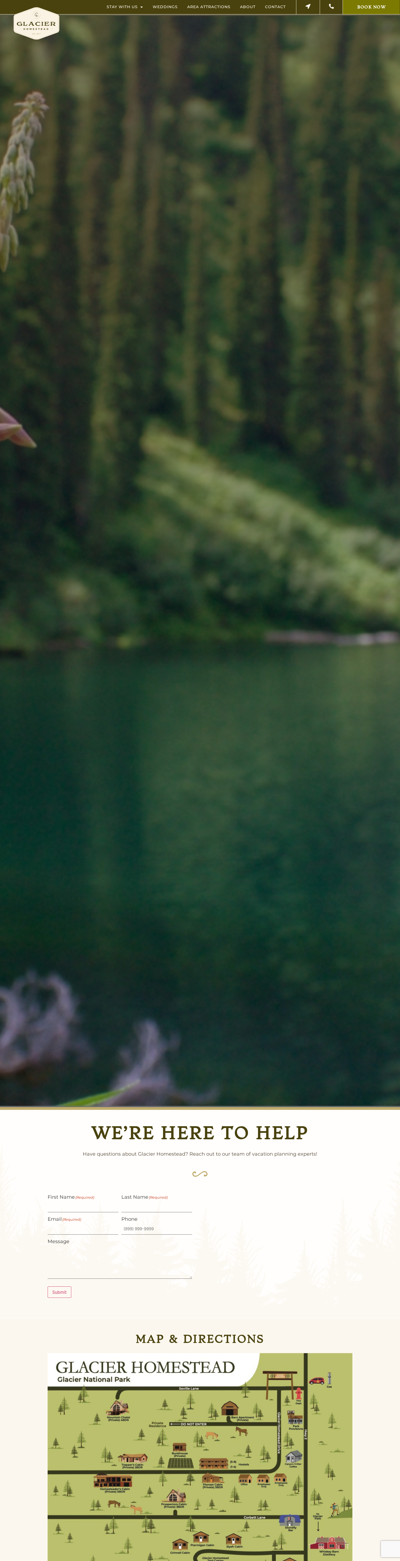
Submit (59, 1292)
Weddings (165, 7)
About (248, 7)
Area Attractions (208, 7)
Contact (275, 7)
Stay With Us (122, 7)
